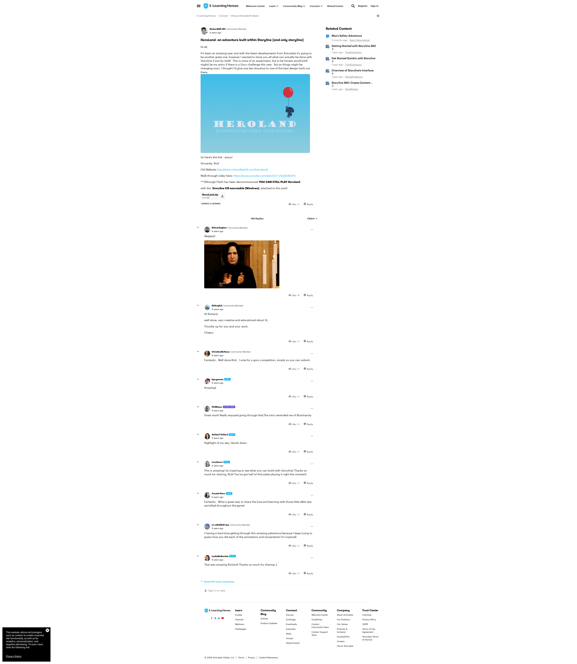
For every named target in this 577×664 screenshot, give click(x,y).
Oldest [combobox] (312, 218)
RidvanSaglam (219, 227)
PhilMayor (217, 407)
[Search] (353, 6)
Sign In (375, 6)
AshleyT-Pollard (220, 434)
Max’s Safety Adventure (347, 35)
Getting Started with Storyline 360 (354, 45)
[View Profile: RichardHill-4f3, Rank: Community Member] (204, 31)
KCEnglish (217, 305)
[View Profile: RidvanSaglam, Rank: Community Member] (207, 229)
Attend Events (293, 643)
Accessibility (343, 636)
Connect (223, 15)
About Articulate (345, 615)
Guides (238, 615)
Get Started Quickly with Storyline (353, 58)
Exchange (291, 619)
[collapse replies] (198, 227)
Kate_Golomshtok (360, 40)
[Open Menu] (378, 16)
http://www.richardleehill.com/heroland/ (242, 169)
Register (362, 6)
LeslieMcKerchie (220, 556)
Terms (241, 657)
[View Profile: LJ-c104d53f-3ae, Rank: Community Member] (207, 527)
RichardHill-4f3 (217, 29)
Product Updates (269, 623)
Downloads (291, 624)
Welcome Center (319, 615)
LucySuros (217, 462)
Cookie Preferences (268, 657)
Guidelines (316, 619)
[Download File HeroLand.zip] (222, 196)
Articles (264, 618)
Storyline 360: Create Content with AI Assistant (351, 83)
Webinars (239, 624)
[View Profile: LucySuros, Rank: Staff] (207, 464)
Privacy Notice (13, 656)
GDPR (365, 624)
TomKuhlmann (353, 52)
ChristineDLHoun (221, 351)
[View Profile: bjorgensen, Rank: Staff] (207, 381)
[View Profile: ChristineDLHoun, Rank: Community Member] (207, 354)
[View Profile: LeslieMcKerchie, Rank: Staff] (207, 558)
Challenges (240, 629)
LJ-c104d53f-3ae (220, 525)
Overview (366, 615)
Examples (291, 629)
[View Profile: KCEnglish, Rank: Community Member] (207, 307)
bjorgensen (217, 379)
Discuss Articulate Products (245, 15)
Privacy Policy (369, 619)
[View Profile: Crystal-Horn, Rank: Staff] (207, 495)
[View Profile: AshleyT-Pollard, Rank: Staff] (207, 436)
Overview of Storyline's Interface (353, 70)
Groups (289, 638)
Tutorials (239, 619)
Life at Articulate (345, 646)
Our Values (342, 624)
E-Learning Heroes (206, 15)
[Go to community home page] (221, 6)
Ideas (288, 633)
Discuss (290, 615)
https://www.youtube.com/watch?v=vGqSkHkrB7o (264, 175)
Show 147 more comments (219, 581)
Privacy (251, 657)
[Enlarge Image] (257, 113)
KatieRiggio (351, 89)
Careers (341, 641)
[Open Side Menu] (198, 6)
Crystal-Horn (218, 493)
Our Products (343, 619)
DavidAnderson (354, 76)
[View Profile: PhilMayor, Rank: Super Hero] (207, 409)
